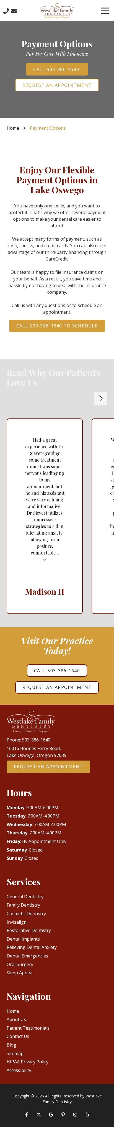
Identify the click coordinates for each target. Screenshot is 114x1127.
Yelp (87, 1114)
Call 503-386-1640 (57, 69)
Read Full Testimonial (45, 559)
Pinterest (63, 1114)
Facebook (26, 1114)
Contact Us (14, 11)
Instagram (75, 1114)
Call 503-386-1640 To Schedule (57, 326)
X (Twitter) (38, 1114)
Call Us (6, 11)
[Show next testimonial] (100, 398)
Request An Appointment (57, 85)
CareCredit (57, 259)
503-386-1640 (36, 740)
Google (50, 1114)
